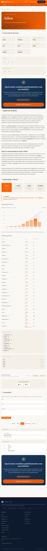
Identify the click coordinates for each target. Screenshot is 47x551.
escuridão (38, 155)
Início (2, 9)
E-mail (2, 404)
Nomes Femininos (4, 527)
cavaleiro (9, 125)
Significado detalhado (7, 434)
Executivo (15, 163)
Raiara (5, 71)
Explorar (26, 1)
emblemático (30, 138)
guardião (26, 127)
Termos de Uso (27, 523)
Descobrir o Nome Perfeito (23, 104)
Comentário (3, 408)
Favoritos (3, 523)
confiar (16, 129)
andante (14, 125)
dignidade (24, 140)
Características (6, 433)
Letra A (5, 9)
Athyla (34, 423)
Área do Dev (41, 1)
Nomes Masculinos (5, 529)
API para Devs (27, 519)
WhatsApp (36, 375)
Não (27, 384)
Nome (2, 399)
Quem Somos (27, 514)
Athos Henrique (28, 423)
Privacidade (27, 521)
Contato (26, 516)
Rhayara (9, 71)
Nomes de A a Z (4, 519)
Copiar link (43, 375)
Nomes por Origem (5, 525)
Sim (20, 384)
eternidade (4, 117)
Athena (18, 423)
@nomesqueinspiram (8, 543)
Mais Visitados (4, 521)
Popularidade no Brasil (8, 436)
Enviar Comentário (6, 417)
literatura (33, 136)
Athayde (13, 423)
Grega (6, 26)
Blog (2, 514)
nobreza (14, 117)
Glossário (3, 532)
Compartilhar (25, 26)
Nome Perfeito (33, 1)
